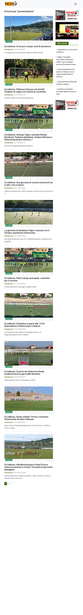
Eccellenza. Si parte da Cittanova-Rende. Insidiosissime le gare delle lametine (24, 372)
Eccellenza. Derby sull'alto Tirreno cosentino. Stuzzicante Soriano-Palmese (26, 418)
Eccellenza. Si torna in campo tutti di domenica (27, 46)
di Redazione (8, 49)
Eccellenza (9, 41)
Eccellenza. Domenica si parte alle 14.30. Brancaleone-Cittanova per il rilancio (24, 324)
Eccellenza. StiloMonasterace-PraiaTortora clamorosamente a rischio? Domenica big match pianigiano (28, 467)
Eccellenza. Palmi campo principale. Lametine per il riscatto (27, 279)
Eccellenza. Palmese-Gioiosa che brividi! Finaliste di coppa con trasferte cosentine (25, 90)
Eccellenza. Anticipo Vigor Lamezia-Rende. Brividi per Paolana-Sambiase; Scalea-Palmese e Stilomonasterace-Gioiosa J (28, 137)
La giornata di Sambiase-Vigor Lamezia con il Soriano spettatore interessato (26, 231)
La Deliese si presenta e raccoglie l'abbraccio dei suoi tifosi (66, 91)
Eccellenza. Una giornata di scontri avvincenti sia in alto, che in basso (28, 183)
